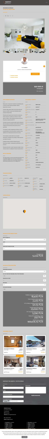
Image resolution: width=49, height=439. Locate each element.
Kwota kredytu (6, 237)
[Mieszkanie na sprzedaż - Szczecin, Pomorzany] (36, 364)
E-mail (4, 390)
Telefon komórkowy (7, 394)
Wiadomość (27, 386)
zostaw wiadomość (35, 73)
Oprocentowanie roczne (8, 246)
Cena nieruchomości (7, 269)
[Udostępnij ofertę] (12, 16)
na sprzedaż (32, 422)
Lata (4, 242)
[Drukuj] (6, 16)
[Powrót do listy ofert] (4, 16)
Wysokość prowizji (7, 287)
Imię (4, 386)
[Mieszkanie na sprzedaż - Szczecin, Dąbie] (13, 344)
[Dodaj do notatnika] (10, 16)
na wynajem (9, 422)
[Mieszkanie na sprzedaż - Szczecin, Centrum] (36, 344)
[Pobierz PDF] (8, 16)
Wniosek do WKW (6, 278)
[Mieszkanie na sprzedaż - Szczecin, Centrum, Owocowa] (13, 364)
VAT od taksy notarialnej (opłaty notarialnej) (13, 274)
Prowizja (5, 282)
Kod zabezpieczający (7, 399)
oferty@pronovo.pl (9, 419)
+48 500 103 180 (14, 75)
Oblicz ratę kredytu (39, 91)
